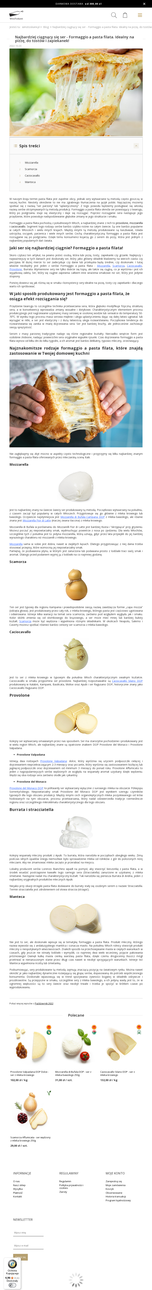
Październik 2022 (44, 1003)
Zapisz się (20, 1257)
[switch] (12, 1285)
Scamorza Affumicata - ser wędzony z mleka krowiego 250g (30, 1139)
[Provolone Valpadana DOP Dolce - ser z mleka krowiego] (31, 1045)
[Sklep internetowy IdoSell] (76, 1286)
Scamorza (119, 265)
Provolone (15, 269)
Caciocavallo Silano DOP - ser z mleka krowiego (117, 1073)
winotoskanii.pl (31, 27)
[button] (76, 145)
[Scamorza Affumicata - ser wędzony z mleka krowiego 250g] (31, 1110)
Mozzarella (103, 265)
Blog (45, 27)
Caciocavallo (134, 265)
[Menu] (18, 1260)
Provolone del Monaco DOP (26, 788)
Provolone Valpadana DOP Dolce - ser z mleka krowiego (29, 1073)
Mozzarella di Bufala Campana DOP (82, 517)
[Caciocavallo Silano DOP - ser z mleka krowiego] (121, 1045)
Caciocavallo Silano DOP (127, 681)
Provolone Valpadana (53, 761)
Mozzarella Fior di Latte (37, 520)
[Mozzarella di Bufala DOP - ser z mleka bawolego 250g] (76, 1045)
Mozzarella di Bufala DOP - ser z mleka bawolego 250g (73, 1073)
